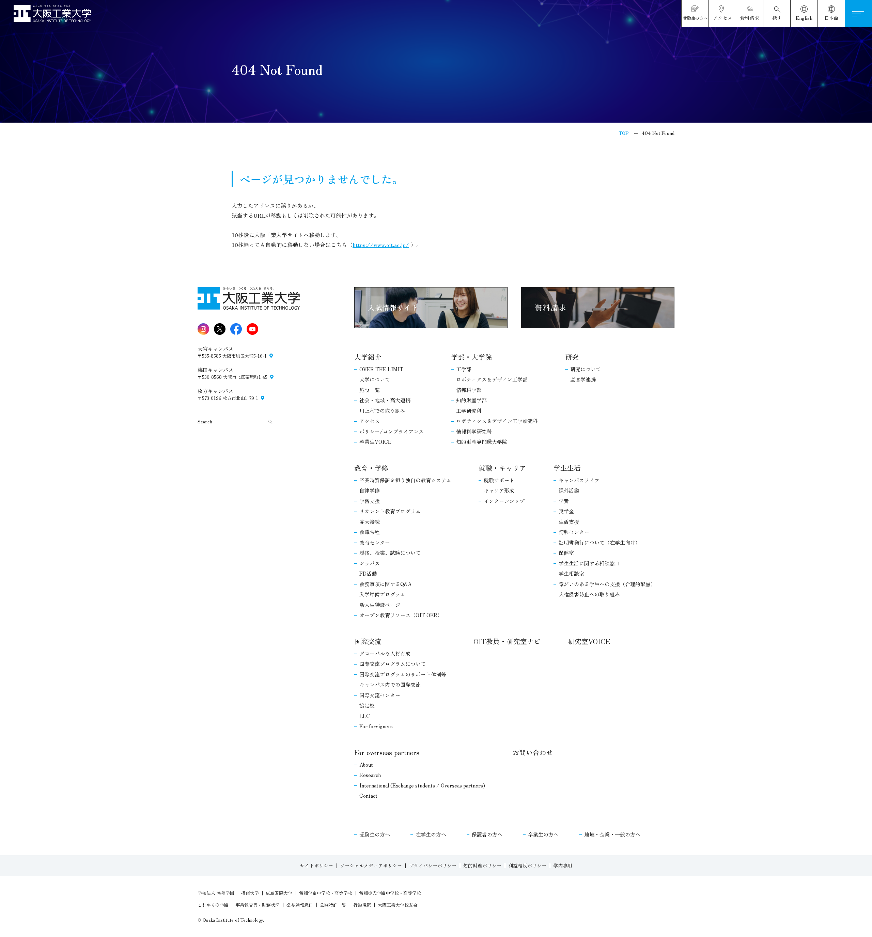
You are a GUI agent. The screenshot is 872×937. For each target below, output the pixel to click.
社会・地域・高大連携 (384, 400)
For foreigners (376, 726)
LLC (364, 715)
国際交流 (368, 641)
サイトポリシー (316, 865)
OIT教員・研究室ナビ (507, 641)
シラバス (369, 563)
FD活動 (368, 573)
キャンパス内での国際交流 (390, 684)
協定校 (367, 705)
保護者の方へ (487, 834)
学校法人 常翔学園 (216, 893)
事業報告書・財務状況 (257, 905)
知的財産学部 (471, 400)
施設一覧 (369, 389)
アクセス (369, 420)
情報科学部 (469, 389)
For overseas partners (386, 752)
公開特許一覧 (333, 905)
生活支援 (569, 521)
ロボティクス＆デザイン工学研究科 (497, 420)
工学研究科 (469, 410)
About (366, 764)
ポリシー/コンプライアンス (391, 431)
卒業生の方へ (543, 834)
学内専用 (562, 865)
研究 (572, 357)
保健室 (566, 552)
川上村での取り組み (382, 410)
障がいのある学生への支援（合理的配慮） (607, 584)
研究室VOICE (589, 641)
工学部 (463, 369)
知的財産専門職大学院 (481, 441)
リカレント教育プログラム (390, 511)
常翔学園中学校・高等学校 (325, 893)
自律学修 (369, 490)
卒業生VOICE (375, 441)
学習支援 (369, 500)
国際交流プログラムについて (392, 663)
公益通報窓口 (299, 905)
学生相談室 (571, 573)
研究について (585, 369)
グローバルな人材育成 (384, 653)
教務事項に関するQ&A (385, 584)
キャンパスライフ (579, 480)
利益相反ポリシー (527, 865)
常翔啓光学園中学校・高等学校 (390, 893)
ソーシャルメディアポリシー (371, 865)
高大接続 (369, 521)
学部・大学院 (471, 357)
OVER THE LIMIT (381, 369)
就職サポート (499, 480)
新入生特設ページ (379, 604)
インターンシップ (504, 500)
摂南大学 (250, 893)
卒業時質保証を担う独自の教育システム (405, 480)
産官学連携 (583, 379)
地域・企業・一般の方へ (612, 834)
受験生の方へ (374, 834)
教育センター (374, 542)
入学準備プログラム (382, 594)
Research (370, 774)
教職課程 (369, 531)
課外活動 (569, 490)
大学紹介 (368, 357)
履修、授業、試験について (390, 552)
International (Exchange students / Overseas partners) (422, 785)
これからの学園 (213, 905)
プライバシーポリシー (432, 865)
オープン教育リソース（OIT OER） (400, 615)
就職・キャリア (502, 468)
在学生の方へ (431, 834)
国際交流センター (379, 695)
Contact (368, 795)
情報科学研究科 (474, 431)
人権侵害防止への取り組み (589, 594)
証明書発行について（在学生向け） (599, 542)
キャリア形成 (499, 490)
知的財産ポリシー (482, 865)
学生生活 (567, 468)
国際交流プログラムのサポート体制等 (402, 674)
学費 (564, 500)
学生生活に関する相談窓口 (589, 563)
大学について (374, 379)
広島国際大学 (279, 893)
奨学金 (566, 511)
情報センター (574, 531)
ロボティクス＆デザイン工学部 (492, 379)
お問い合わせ (532, 752)
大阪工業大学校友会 (398, 905)
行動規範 (362, 905)
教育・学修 (371, 468)
